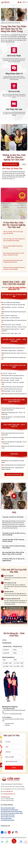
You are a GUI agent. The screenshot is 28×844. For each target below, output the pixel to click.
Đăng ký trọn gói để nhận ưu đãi (14, 474)
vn (18, 2)
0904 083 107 (9, 791)
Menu (24, 2)
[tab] (14, 517)
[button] (25, 14)
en (20, 2)
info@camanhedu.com (9, 793)
